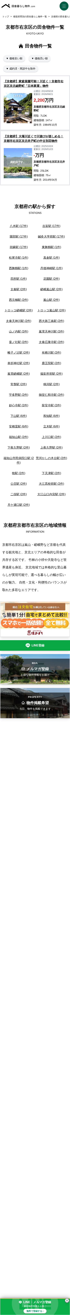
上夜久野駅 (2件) (51, 447)
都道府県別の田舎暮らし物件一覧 (30, 16)
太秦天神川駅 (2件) (18, 321)
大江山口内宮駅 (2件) (51, 494)
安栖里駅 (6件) (18, 426)
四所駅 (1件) (18, 278)
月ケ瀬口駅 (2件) (18, 504)
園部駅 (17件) (19, 236)
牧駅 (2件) (18, 473)
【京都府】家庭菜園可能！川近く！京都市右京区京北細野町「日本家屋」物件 (33, 83)
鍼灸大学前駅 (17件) (51, 236)
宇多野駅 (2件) (18, 394)
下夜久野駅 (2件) (18, 447)
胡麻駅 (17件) (19, 247)
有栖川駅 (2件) (51, 352)
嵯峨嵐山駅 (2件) (51, 289)
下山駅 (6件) (18, 415)
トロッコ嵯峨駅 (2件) (18, 310)
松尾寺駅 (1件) (18, 257)
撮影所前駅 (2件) (51, 373)
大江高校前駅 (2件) (51, 483)
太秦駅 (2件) (18, 289)
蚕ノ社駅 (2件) (18, 342)
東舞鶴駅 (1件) (51, 247)
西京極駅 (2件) (18, 299)
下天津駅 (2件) (51, 473)
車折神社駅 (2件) (18, 363)
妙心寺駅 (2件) (18, 405)
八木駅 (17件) (19, 226)
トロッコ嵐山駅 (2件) (51, 310)
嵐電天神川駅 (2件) (51, 331)
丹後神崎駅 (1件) (51, 268)
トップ (5, 16)
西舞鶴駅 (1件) (18, 268)
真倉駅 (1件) (51, 257)
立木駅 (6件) (51, 426)
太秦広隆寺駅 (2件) (51, 342)
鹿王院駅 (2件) (51, 363)
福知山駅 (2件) (18, 437)
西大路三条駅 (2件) (51, 321)
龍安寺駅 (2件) (51, 405)
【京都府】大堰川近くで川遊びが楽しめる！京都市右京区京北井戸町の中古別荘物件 (33, 138)
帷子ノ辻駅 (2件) (18, 352)
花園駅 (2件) (51, 278)
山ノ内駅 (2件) (18, 331)
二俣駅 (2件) (18, 494)
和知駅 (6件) (51, 415)
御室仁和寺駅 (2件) (51, 394)
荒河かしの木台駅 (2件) (51, 458)
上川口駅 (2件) (51, 437)
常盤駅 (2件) (18, 384)
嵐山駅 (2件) (51, 299)
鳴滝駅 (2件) (51, 384)
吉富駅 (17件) (51, 226)
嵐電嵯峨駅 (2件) (18, 373)
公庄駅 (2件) (18, 483)
